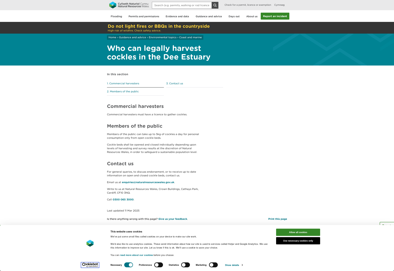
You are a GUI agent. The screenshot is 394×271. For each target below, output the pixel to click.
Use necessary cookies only (298, 240)
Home (112, 37)
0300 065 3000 (123, 199)
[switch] (158, 264)
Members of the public (124, 91)
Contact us (176, 83)
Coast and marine (190, 37)
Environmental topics (162, 37)
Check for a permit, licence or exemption (248, 4)
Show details (232, 265)
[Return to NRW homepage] (129, 5)
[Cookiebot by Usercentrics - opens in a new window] (90, 265)
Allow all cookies (298, 232)
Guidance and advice (132, 37)
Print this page (277, 218)
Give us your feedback (172, 218)
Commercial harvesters (124, 83)
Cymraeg (279, 4)
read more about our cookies (136, 255)
